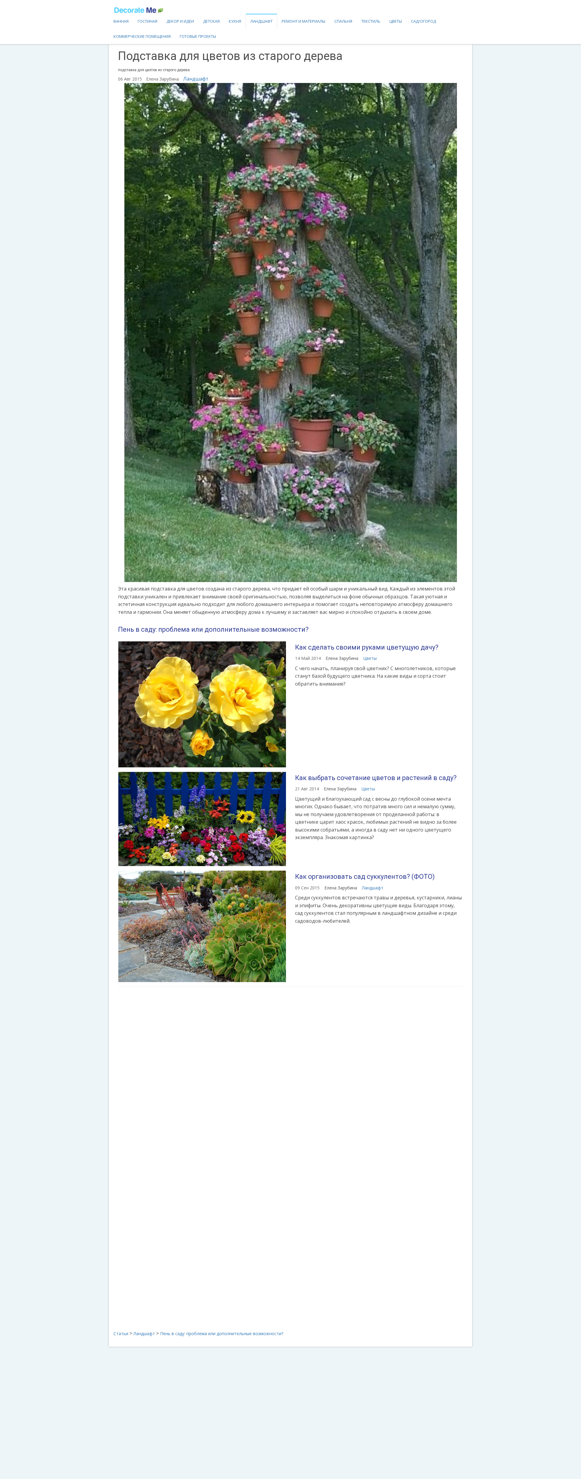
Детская (211, 21)
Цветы (395, 21)
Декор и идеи (180, 21)
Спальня (343, 21)
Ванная (121, 21)
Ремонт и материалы (303, 21)
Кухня (235, 21)
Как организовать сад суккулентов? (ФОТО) (365, 876)
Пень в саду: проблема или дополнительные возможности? (213, 629)
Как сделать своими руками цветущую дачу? (366, 647)
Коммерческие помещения (142, 36)
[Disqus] (290, 1072)
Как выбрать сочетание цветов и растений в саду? (376, 778)
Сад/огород (423, 21)
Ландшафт (261, 21)
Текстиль (370, 21)
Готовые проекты (198, 36)
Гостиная (147, 21)
